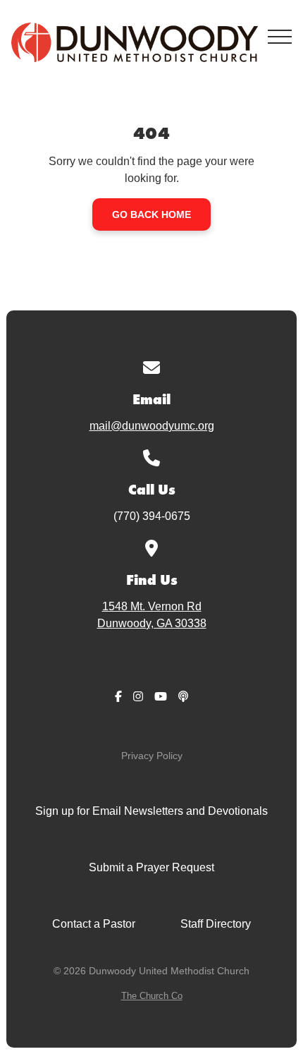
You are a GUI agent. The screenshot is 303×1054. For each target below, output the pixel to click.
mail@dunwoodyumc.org (151, 426)
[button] (280, 37)
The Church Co (152, 996)
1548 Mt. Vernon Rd (151, 614)
